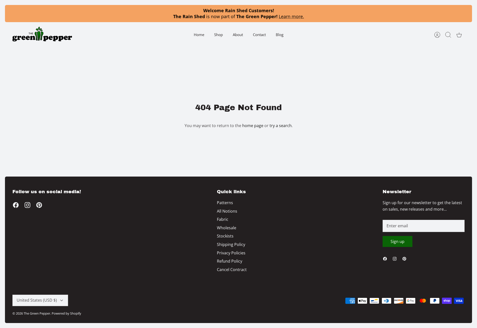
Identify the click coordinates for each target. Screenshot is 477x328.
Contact (259, 34)
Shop (218, 34)
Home (199, 34)
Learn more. (291, 16)
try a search (281, 125)
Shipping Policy (231, 244)
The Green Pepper (37, 313)
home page (252, 125)
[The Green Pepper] (42, 35)
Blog (279, 34)
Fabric (222, 219)
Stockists (225, 236)
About (238, 34)
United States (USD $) (37, 300)
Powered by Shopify (66, 313)
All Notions (227, 211)
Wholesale (226, 228)
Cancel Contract (232, 269)
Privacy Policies (231, 253)
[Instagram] (27, 205)
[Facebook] (16, 205)
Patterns (225, 202)
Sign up (397, 241)
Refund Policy (229, 261)
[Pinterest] (39, 205)
